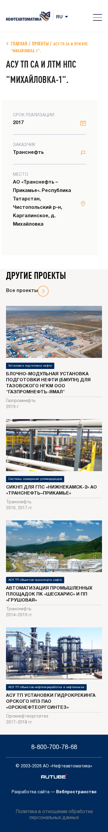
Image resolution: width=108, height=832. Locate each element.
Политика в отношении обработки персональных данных (54, 815)
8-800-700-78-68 (54, 747)
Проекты (40, 43)
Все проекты (22, 291)
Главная (19, 43)
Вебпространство (76, 792)
